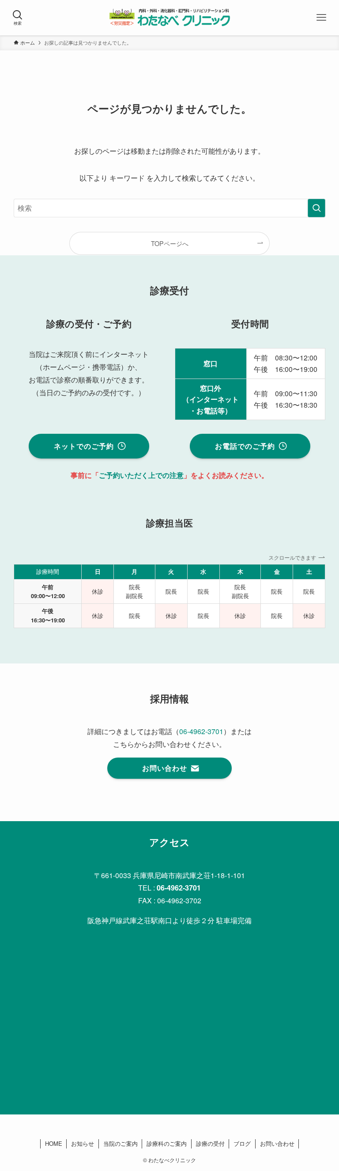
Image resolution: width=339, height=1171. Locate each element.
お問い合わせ (277, 1143)
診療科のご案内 (167, 1143)
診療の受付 (210, 1143)
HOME (53, 1143)
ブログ (242, 1143)
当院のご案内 (120, 1143)
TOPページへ (169, 243)
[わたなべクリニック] (169, 17)
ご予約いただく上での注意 (141, 475)
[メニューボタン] (321, 17)
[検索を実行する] (316, 208)
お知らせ (82, 1143)
